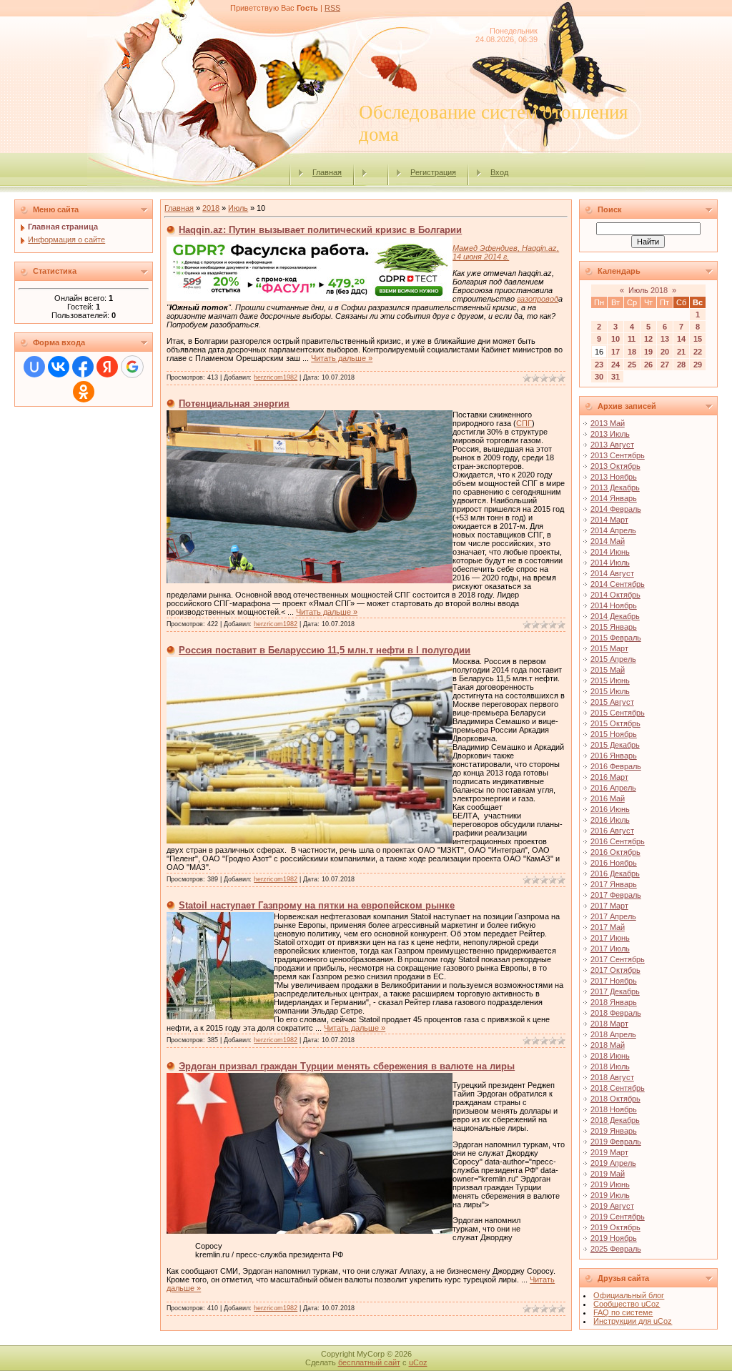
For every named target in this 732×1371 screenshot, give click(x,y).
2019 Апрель (613, 1163)
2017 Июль (610, 948)
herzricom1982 (275, 377)
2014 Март (609, 519)
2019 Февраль (615, 1141)
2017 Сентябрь (617, 959)
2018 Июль (610, 1066)
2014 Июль (610, 562)
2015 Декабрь (615, 745)
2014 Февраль (615, 509)
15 (697, 339)
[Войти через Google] (132, 366)
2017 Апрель (613, 916)
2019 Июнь (610, 1184)
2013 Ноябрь (613, 476)
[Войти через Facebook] (83, 366)
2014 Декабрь (615, 616)
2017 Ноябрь (613, 980)
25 (632, 364)
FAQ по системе (623, 1312)
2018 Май (607, 1045)
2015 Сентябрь (617, 712)
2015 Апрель (613, 659)
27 (665, 364)
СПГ (524, 423)
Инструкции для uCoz (632, 1321)
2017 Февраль (615, 895)
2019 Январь (613, 1131)
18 (632, 351)
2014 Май (607, 541)
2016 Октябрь (615, 852)
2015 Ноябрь (613, 734)
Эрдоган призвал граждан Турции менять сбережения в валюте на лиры (347, 1066)
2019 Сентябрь (617, 1216)
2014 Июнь (610, 552)
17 (615, 351)
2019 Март (609, 1152)
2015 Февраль (615, 637)
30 (599, 376)
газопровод (537, 299)
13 (665, 339)
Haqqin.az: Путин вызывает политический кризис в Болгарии (320, 229)
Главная (327, 172)
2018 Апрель (613, 1034)
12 (648, 339)
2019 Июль (610, 1195)
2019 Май (607, 1173)
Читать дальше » (341, 358)
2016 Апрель (613, 787)
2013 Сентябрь (617, 455)
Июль (238, 208)
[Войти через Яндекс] (107, 366)
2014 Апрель (613, 530)
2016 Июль (610, 820)
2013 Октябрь (615, 466)
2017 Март (609, 905)
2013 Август (612, 444)
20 (665, 351)
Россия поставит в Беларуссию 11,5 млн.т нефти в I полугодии (324, 650)
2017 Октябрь (615, 970)
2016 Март (609, 777)
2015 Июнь (610, 680)
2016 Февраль (615, 766)
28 (681, 364)
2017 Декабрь (615, 991)
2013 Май (607, 423)
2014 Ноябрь (613, 605)
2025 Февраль (615, 1248)
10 (615, 339)
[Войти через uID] (34, 366)
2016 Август (612, 830)
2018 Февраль (615, 1013)
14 (681, 339)
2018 (210, 208)
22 (697, 351)
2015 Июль (610, 691)
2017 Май (607, 927)
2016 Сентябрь (617, 841)
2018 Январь (613, 1002)
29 (697, 364)
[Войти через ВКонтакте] (58, 366)
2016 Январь (613, 755)
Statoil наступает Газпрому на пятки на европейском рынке (317, 905)
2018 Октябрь (615, 1098)
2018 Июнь (610, 1055)
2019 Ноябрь (613, 1238)
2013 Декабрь (615, 487)
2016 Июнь (610, 809)
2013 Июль (610, 434)
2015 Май (607, 669)
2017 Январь (613, 884)
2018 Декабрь (615, 1120)
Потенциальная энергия (234, 403)
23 (599, 364)
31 (615, 376)
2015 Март (609, 648)
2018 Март (609, 1023)
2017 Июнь (610, 938)
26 (648, 364)
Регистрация (433, 172)
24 (615, 364)
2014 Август (612, 573)
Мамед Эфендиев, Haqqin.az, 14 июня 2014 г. (505, 252)
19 (648, 351)
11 (631, 339)
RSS (332, 8)
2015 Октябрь (615, 723)
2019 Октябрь (615, 1227)
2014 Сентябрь (617, 584)
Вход (499, 172)
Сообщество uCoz (626, 1304)
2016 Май (607, 798)
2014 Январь (613, 498)
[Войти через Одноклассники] (83, 391)
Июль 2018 (648, 290)
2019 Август (612, 1206)
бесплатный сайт (369, 1362)
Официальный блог (628, 1295)
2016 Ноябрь (613, 862)
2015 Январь (613, 627)
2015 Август (612, 702)
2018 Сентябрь (617, 1088)
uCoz (418, 1362)
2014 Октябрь (615, 594)
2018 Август (612, 1077)
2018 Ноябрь (613, 1109)
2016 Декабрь (615, 873)
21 (681, 351)
